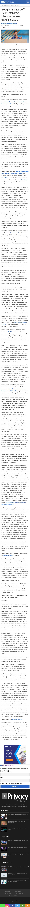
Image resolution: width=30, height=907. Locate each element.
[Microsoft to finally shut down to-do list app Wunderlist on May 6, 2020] (4, 882)
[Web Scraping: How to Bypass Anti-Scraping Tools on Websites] (4, 875)
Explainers (8, 893)
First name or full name (6, 771)
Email (1, 777)
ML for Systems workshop (13, 233)
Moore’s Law (24, 180)
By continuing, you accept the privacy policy (11, 783)
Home (8, 891)
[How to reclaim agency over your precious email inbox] (4, 855)
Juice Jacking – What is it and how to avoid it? (18, 814)
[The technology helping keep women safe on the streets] (4, 829)
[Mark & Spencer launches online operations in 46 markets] (4, 868)
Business (18, 891)
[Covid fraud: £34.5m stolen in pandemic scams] (4, 849)
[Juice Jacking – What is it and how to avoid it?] (4, 816)
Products (20, 893)
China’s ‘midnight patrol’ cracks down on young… (18, 840)
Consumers (14, 895)
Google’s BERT (7, 89)
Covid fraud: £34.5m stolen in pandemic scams (18, 847)
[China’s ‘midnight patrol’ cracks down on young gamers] (4, 842)
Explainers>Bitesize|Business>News (9, 23)
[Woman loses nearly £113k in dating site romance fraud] (4, 823)
